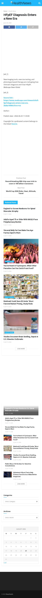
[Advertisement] (21, 51)
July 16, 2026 (7, 271)
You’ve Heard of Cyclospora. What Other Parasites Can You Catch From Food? (25, 437)
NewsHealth (9, 594)
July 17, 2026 (7, 214)
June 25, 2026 (7, 23)
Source (14, 124)
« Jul (5, 562)
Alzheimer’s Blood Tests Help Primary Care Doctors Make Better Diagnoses (25, 474)
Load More (21, 348)
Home (5, 11)
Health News (12, 11)
